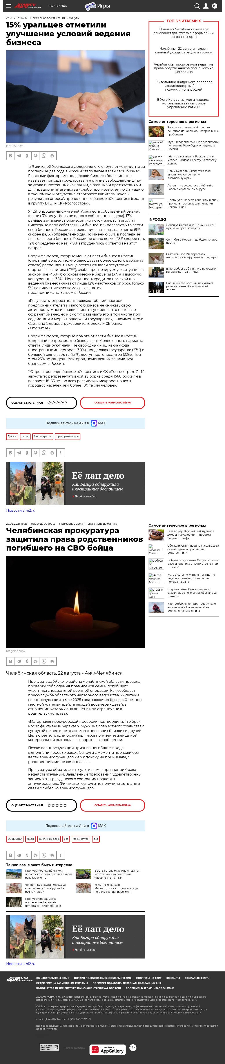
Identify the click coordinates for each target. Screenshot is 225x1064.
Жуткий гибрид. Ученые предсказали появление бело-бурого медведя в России (193, 145)
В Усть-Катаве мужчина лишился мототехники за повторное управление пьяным (183, 103)
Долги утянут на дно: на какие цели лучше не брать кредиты (190, 227)
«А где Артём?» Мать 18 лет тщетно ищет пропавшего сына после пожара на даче (191, 578)
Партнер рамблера (74, 1047)
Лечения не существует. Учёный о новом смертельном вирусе (190, 187)
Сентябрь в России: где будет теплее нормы (191, 241)
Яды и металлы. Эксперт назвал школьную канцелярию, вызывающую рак (189, 174)
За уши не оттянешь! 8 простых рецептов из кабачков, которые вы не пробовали (193, 131)
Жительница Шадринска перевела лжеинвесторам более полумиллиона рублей (183, 85)
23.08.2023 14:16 (16, 18)
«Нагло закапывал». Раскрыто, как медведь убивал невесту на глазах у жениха (192, 160)
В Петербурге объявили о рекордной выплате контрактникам (192, 270)
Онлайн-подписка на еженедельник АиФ (102, 978)
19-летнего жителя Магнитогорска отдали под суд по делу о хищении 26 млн (116, 888)
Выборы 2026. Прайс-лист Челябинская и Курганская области (78, 988)
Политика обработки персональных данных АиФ (127, 983)
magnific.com (15, 651)
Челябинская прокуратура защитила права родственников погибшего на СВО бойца (184, 68)
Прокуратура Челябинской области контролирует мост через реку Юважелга (48, 874)
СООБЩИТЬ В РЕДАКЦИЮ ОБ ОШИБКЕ (150, 988)
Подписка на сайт (148, 978)
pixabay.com (14, 145)
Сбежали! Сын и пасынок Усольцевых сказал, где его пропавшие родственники (193, 549)
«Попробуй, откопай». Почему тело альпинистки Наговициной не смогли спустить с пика (191, 607)
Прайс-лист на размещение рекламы (62, 983)
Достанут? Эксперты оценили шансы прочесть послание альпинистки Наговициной (192, 203)
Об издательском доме (52, 978)
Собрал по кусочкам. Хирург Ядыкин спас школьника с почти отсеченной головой (192, 563)
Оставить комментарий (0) (112, 402)
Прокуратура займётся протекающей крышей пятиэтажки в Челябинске (43, 902)
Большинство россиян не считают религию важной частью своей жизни (189, 286)
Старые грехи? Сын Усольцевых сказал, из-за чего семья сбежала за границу (192, 593)
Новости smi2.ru (20, 510)
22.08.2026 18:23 (16, 523)
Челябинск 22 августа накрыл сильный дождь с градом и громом (183, 50)
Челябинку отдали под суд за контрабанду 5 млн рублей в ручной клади (45, 888)
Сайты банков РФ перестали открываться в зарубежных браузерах (192, 256)
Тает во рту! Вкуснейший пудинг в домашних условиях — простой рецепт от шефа (190, 534)
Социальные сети (197, 978)
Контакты (173, 978)
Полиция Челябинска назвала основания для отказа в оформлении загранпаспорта (184, 33)
